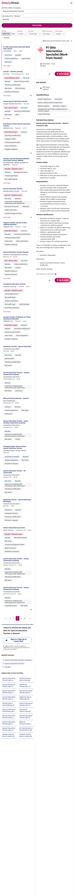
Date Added (58, 31)
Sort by (4, 31)
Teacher (8, 667)
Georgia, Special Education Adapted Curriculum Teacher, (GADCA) (16, 159)
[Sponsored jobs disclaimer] (71, 41)
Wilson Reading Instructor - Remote (16, 398)
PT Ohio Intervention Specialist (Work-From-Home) (16, 48)
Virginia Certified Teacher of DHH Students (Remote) (15, 223)
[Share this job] (50, 74)
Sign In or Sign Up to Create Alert (18, 640)
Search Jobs (37, 25)
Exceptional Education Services (14, 284)
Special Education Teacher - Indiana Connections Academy (16, 373)
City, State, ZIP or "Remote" (11, 16)
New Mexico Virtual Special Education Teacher (16, 125)
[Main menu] (71, 3)
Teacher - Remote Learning (13, 71)
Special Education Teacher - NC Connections (14, 472)
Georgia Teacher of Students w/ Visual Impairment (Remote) (17, 318)
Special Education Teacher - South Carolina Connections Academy (15, 422)
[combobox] (37, 11)
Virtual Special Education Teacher (15, 101)
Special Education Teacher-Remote (15, 252)
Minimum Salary (47, 31)
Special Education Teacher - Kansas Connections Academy (16, 588)
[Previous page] (6, 618)
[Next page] (29, 618)
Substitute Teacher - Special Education (17, 346)
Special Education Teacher (12, 189)
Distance (20, 31)
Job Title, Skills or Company (11, 8)
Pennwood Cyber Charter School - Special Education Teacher (15, 447)
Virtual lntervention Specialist (14, 528)
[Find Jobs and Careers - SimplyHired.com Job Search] (10, 3)
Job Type (30, 31)
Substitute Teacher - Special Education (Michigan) (17, 500)
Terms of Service (15, 647)
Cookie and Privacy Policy (10, 649)
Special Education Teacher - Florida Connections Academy (16, 559)
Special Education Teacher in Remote (18, 660)
